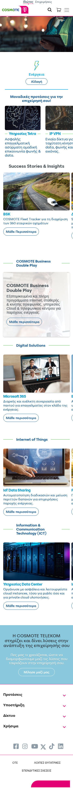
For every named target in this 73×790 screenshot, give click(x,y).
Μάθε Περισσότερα (21, 232)
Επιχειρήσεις (43, 1)
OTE (15, 762)
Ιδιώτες (28, 1)
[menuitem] (16, 746)
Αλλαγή (36, 81)
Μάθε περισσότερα (24, 322)
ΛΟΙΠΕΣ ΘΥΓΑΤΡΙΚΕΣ (47, 762)
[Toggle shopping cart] (59, 9)
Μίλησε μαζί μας (36, 672)
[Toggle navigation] (66, 9)
